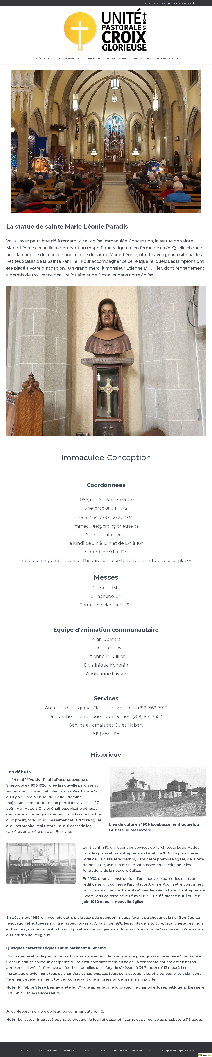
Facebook (193, 3)
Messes (110, 58)
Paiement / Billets (166, 58)
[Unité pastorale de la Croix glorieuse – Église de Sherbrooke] (106, 31)
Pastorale (71, 58)
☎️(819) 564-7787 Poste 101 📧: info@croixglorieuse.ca (167, 3)
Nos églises (41, 58)
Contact (124, 58)
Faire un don (141, 58)
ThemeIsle (189, 1050)
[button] (48, 58)
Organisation (92, 58)
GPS (56, 58)
